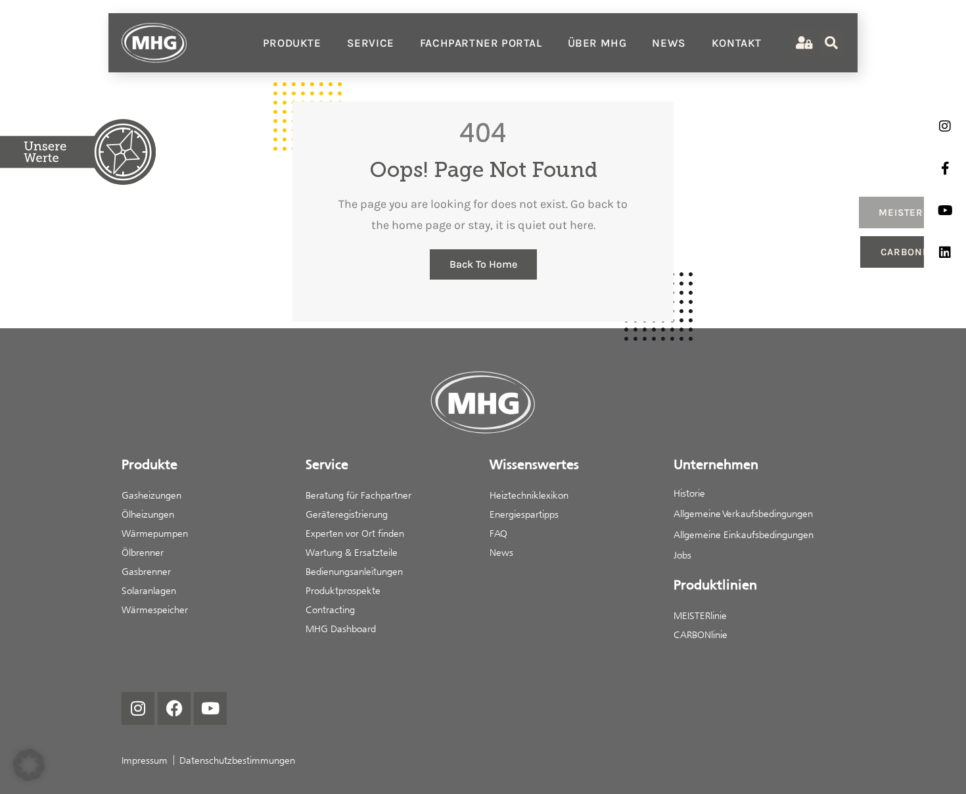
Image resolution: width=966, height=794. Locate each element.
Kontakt (737, 42)
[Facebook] (174, 708)
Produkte (292, 42)
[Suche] (831, 43)
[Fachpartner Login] (803, 43)
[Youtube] (210, 708)
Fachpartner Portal (481, 42)
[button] (29, 765)
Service (370, 42)
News (668, 42)
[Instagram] (138, 708)
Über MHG (597, 42)
